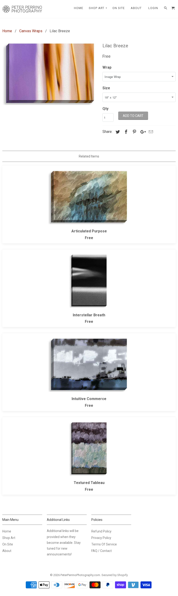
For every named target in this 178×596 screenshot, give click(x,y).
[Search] (166, 8)
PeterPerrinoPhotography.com (80, 575)
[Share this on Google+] (142, 131)
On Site (7, 544)
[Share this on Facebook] (125, 131)
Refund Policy (101, 531)
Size (106, 88)
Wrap (106, 67)
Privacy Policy (101, 538)
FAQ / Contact (101, 551)
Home (6, 531)
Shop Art (8, 538)
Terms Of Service (104, 544)
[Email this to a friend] (150, 131)
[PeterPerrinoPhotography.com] (22, 9)
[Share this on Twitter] (117, 131)
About (6, 551)
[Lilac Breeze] (50, 73)
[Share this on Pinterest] (133, 131)
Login (153, 8)
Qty (105, 108)
